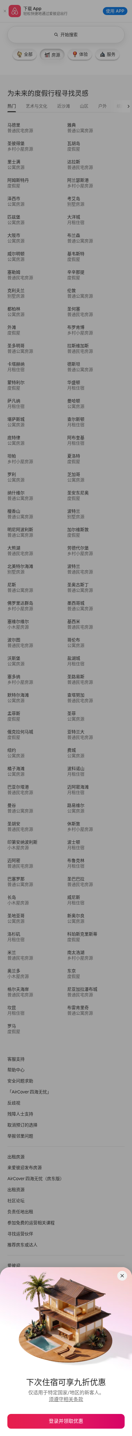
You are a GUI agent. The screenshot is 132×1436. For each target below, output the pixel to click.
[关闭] (122, 1275)
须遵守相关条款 (66, 1399)
